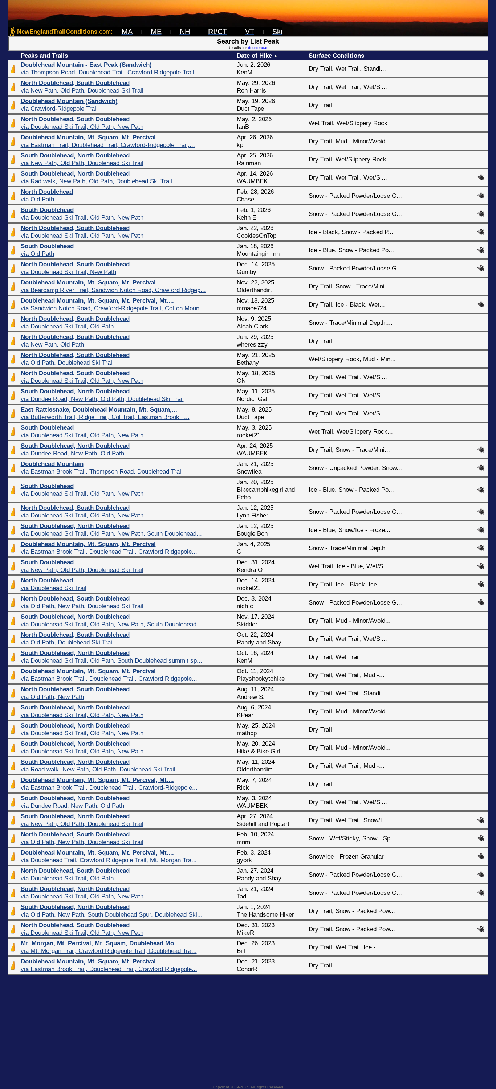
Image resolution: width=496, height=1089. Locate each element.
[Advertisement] (248, 1027)
